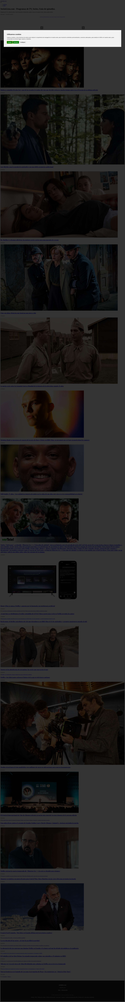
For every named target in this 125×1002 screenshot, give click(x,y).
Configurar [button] (22, 42)
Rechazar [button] (16, 42)
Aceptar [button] (9, 42)
